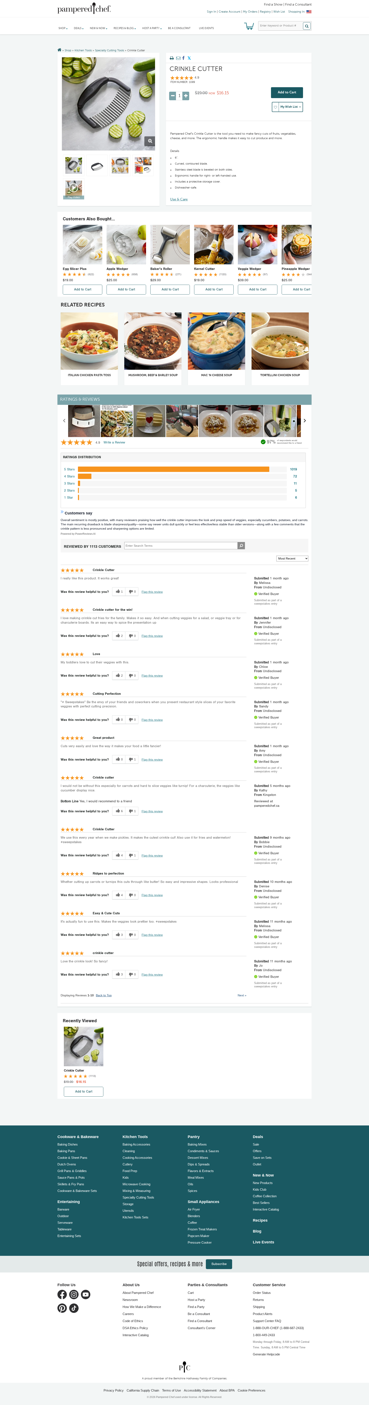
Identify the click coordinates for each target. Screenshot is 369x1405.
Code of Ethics (133, 1321)
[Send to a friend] (178, 58)
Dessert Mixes (198, 1157)
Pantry (194, 1137)
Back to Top (104, 995)
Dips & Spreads (199, 1164)
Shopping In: (296, 11)
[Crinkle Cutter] (108, 104)
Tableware (64, 1229)
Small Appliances (203, 1202)
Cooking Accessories (137, 1157)
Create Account (229, 11)
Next (242, 995)
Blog (257, 1231)
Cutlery (128, 1164)
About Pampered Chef (138, 1293)
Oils (190, 1184)
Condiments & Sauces (203, 1151)
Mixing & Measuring (136, 1191)
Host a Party (196, 1300)
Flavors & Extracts (201, 1171)
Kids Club (259, 1189)
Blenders (194, 1216)
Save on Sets (262, 1157)
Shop (68, 50)
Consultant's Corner (201, 1328)
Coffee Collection (265, 1196)
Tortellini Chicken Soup (280, 375)
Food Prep (130, 1171)
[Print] (172, 58)
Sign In (211, 11)
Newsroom (130, 1300)
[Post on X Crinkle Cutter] (189, 58)
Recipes (260, 1220)
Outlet (257, 1164)
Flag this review (152, 592)
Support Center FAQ (267, 1321)
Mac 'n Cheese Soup (216, 375)
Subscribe (219, 1264)
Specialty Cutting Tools (109, 50)
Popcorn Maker (198, 1236)
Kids (126, 1177)
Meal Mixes (196, 1177)
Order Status (262, 1293)
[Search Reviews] (241, 545)
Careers (128, 1314)
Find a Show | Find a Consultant (288, 4)
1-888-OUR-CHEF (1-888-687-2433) (278, 1328)
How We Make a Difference (142, 1307)
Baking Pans (66, 1151)
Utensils (128, 1210)
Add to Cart (287, 92)
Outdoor (63, 1216)
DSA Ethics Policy (135, 1328)
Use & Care (179, 199)
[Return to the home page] (59, 50)
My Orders (250, 11)
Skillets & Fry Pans (70, 1184)
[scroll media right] (304, 421)
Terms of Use (171, 1390)
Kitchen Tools (83, 50)
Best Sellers (261, 1203)
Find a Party (196, 1307)
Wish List (279, 11)
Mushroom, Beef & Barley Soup (153, 375)
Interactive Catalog (266, 1209)
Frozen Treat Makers (202, 1229)
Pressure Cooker (200, 1242)
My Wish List (289, 106)
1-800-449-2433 (264, 1335)
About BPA (227, 1390)
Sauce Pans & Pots (71, 1177)
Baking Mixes (197, 1144)
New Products (263, 1183)
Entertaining (68, 1202)
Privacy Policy (114, 1390)
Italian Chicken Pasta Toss (89, 375)
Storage (128, 1204)
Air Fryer (194, 1209)
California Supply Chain (143, 1390)
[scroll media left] (64, 421)
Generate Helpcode (266, 1354)
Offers (257, 1151)
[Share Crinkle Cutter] (183, 58)
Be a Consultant (179, 28)
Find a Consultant (200, 1321)
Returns (258, 1300)
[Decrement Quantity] (172, 96)
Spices (192, 1191)
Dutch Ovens (66, 1164)
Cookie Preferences (251, 1390)
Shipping (259, 1307)
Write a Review (114, 442)
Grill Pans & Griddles (72, 1171)
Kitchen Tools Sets (135, 1217)
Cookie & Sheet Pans (72, 1157)
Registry (265, 11)
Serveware (65, 1222)
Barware (63, 1209)
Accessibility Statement (200, 1390)
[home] (184, 1366)
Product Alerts (262, 1314)
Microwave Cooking (136, 1184)
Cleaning (129, 1151)
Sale (256, 1144)
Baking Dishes (67, 1144)
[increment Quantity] (185, 96)
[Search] (306, 26)
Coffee (192, 1222)
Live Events (206, 28)
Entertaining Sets (69, 1236)
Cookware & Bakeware (78, 1137)
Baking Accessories (136, 1144)
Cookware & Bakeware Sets (77, 1191)
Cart (191, 1293)
